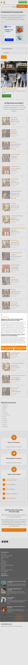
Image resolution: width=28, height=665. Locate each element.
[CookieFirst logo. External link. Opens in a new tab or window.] (1, 315)
